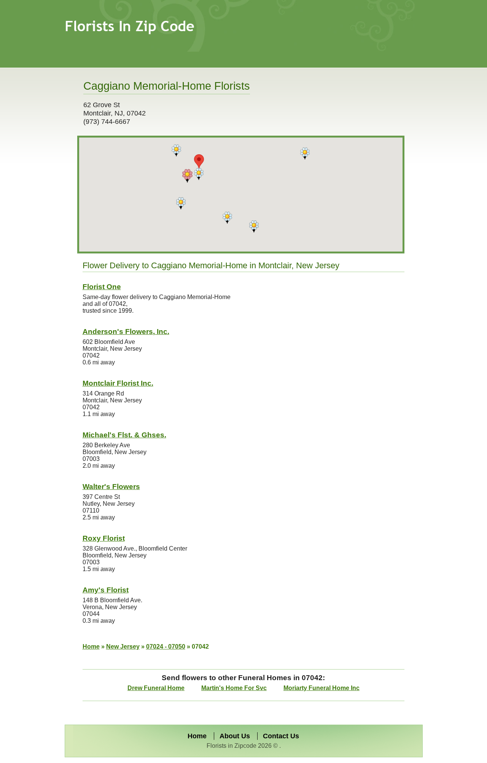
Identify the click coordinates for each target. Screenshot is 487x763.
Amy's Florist (106, 590)
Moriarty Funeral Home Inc (321, 688)
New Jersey (123, 646)
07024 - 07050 (165, 646)
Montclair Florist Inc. (118, 383)
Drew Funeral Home (156, 688)
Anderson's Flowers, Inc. (126, 332)
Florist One (102, 287)
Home (91, 646)
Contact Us (281, 736)
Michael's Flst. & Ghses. (124, 435)
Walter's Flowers (111, 487)
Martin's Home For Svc (234, 688)
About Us (235, 736)
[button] (176, 150)
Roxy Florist (104, 538)
